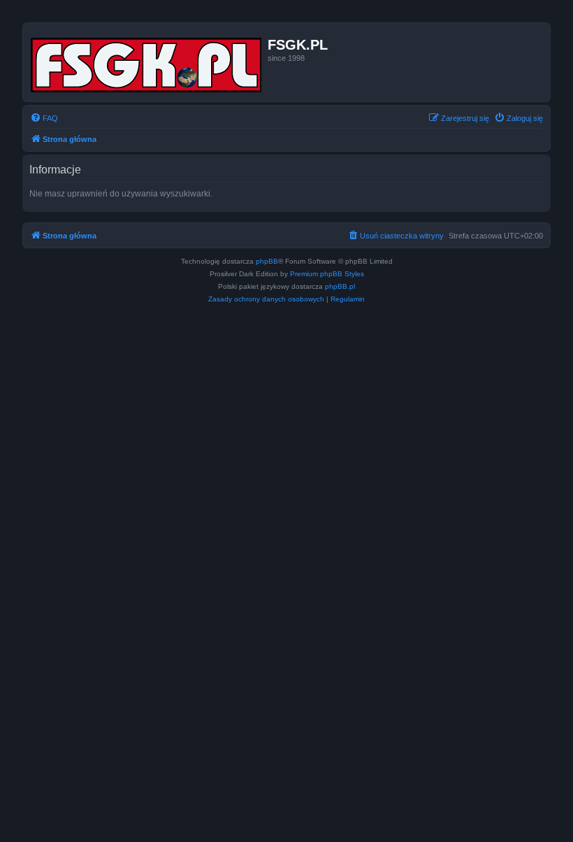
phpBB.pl (340, 286)
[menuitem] (44, 118)
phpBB (267, 261)
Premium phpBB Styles (327, 274)
